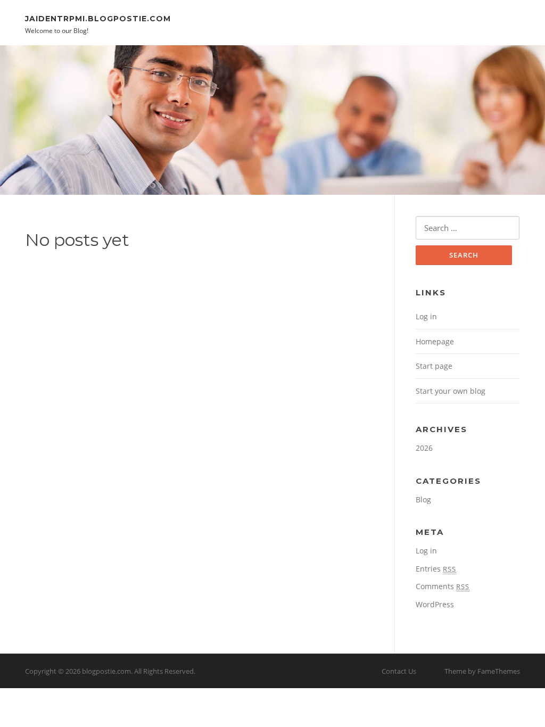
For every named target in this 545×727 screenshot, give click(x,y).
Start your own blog (450, 391)
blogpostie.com (106, 671)
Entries (436, 569)
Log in (426, 316)
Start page (434, 366)
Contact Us (399, 671)
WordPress (435, 604)
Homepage (435, 341)
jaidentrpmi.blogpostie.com (98, 18)
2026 (424, 448)
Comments (442, 586)
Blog (423, 499)
